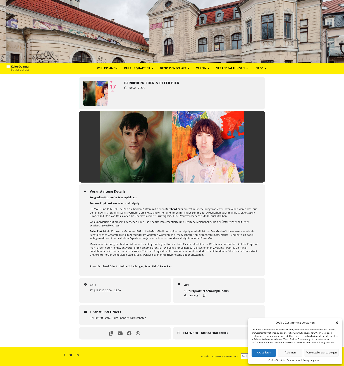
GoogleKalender (214, 333)
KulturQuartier (137, 68)
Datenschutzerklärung (298, 360)
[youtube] (72, 355)
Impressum (316, 360)
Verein (201, 68)
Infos (259, 68)
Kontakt (205, 356)
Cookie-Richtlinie (276, 360)
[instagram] (78, 355)
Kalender (190, 333)
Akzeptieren (264, 352)
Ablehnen (290, 352)
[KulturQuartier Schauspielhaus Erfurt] (17, 68)
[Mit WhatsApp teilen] (138, 333)
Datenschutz (231, 356)
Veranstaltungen (230, 68)
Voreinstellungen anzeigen (321, 352)
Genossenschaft (173, 68)
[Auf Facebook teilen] (129, 333)
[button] (337, 322)
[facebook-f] (65, 355)
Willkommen (107, 68)
